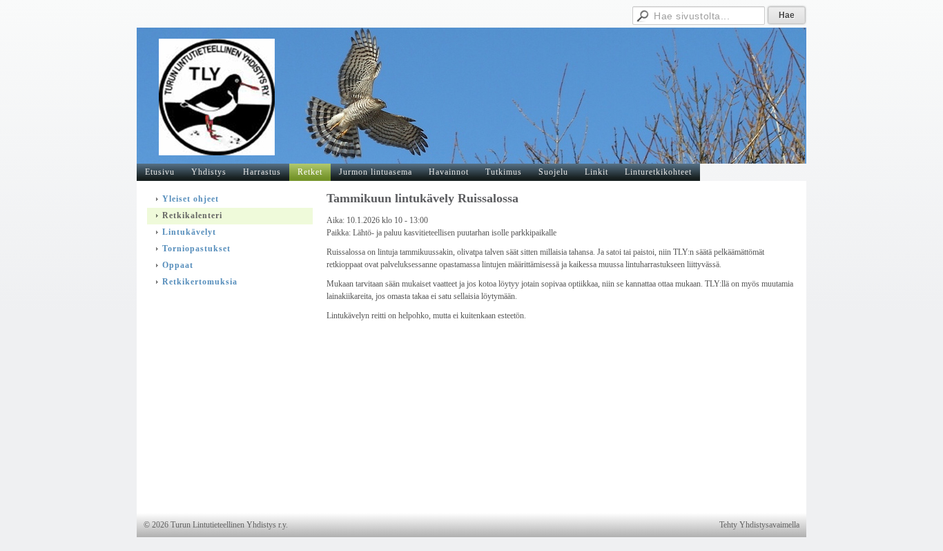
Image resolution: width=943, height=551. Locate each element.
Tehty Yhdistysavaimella (759, 525)
